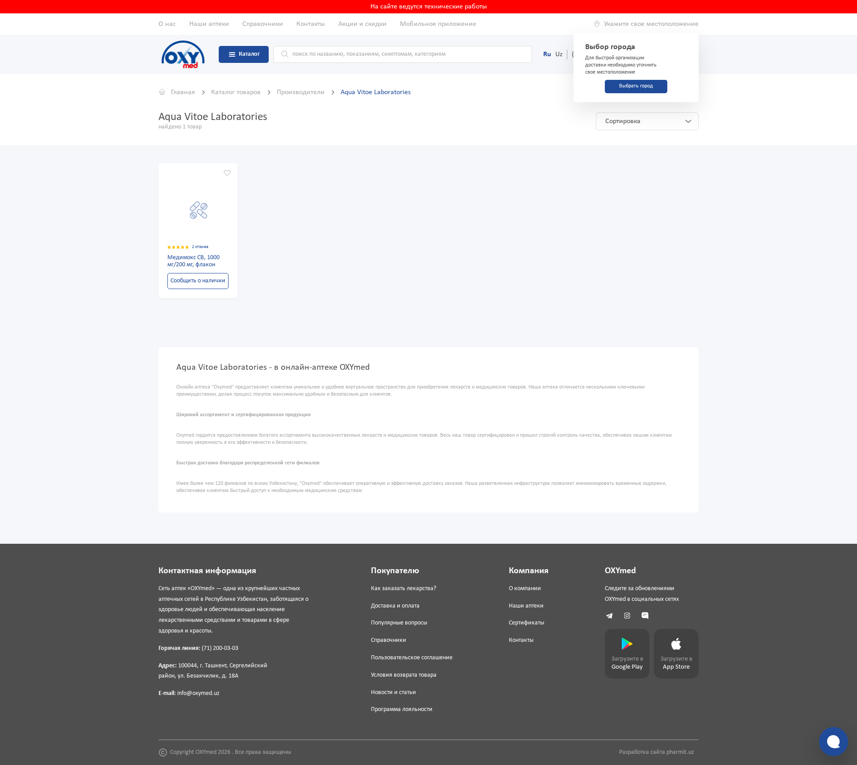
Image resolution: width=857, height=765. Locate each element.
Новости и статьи (393, 692)
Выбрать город (636, 86)
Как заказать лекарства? (403, 588)
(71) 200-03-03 (220, 648)
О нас (167, 24)
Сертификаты (526, 623)
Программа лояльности (402, 709)
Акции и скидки (362, 24)
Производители (301, 92)
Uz (558, 54)
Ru (547, 54)
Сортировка (623, 121)
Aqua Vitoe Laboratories (376, 92)
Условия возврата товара (404, 675)
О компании (525, 588)
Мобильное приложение (438, 24)
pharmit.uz (680, 752)
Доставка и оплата (395, 606)
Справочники (262, 24)
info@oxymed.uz (198, 693)
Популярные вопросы (399, 623)
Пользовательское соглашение (412, 657)
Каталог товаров (236, 92)
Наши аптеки (209, 24)
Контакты (310, 24)
